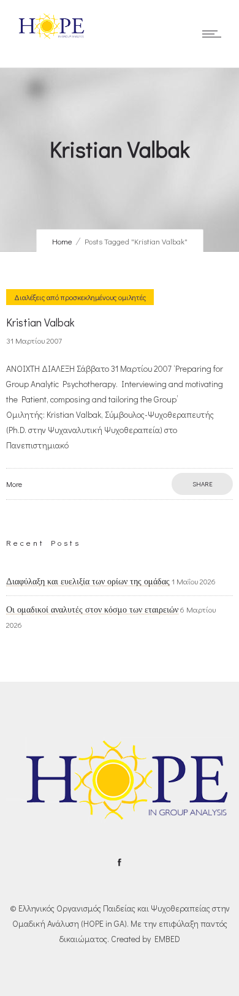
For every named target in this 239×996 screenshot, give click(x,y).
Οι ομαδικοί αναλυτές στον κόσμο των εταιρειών (92, 609)
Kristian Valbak (40, 322)
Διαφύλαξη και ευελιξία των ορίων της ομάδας (88, 581)
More (14, 484)
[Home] (49, 36)
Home (62, 241)
